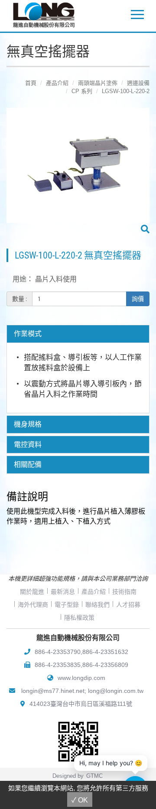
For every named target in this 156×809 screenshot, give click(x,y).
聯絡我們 (97, 604)
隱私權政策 (79, 617)
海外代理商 (33, 604)
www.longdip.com (81, 677)
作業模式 (28, 334)
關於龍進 (32, 591)
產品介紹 (57, 83)
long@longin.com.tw (115, 690)
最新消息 (63, 591)
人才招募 (128, 604)
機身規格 (28, 424)
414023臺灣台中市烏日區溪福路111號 (80, 703)
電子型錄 (67, 604)
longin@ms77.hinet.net (52, 690)
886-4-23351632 (105, 651)
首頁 (30, 83)
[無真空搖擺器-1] (78, 171)
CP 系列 (82, 91)
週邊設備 (138, 83)
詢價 (138, 298)
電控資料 (28, 445)
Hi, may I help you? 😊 (110, 763)
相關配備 (28, 465)
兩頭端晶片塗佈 (97, 83)
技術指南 (124, 591)
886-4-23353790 (58, 651)
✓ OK (80, 800)
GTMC (94, 776)
